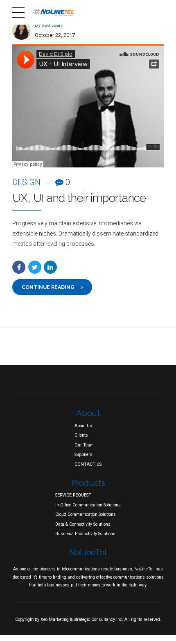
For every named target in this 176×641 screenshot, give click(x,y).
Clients (81, 435)
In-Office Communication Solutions (88, 505)
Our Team (84, 445)
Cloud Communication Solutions (85, 514)
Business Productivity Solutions (85, 533)
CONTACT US (88, 464)
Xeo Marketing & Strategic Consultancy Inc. (82, 619)
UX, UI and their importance (79, 198)
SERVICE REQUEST (73, 495)
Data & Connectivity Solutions (83, 524)
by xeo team (49, 25)
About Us (83, 425)
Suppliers (83, 454)
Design (26, 182)
